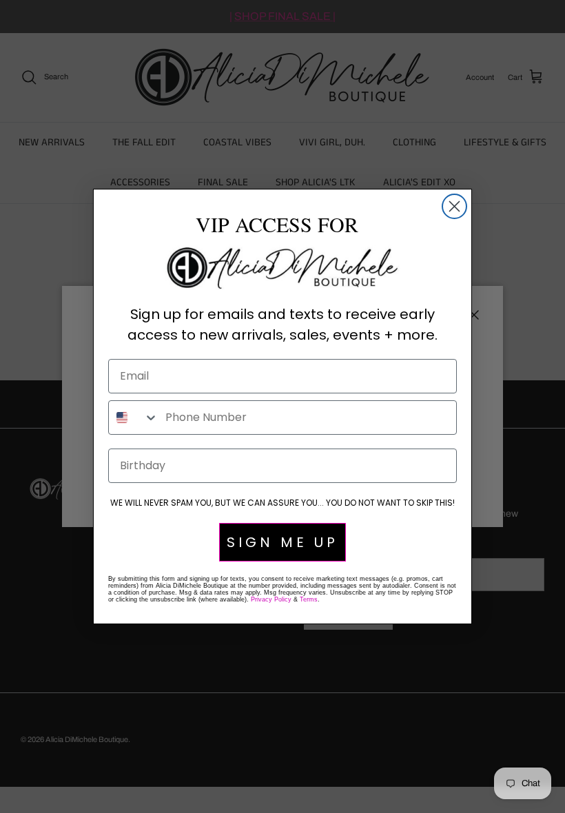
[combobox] (133, 417)
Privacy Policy (271, 599)
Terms (309, 599)
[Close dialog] (454, 206)
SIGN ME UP (282, 542)
